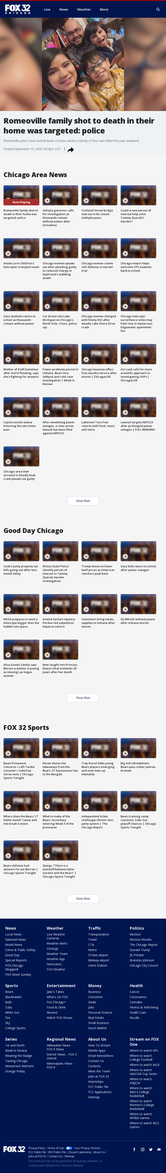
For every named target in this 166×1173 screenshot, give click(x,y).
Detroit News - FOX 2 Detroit (62, 1056)
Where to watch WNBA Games (141, 1116)
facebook (134, 1149)
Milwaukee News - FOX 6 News (59, 1047)
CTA (91, 945)
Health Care (138, 1012)
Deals (92, 1002)
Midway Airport (98, 960)
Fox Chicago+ (56, 1002)
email (159, 1149)
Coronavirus (138, 997)
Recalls (134, 1018)
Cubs (8, 1007)
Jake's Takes (55, 992)
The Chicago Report (144, 945)
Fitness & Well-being (144, 1007)
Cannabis (136, 1002)
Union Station (97, 965)
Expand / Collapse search (158, 9)
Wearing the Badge (18, 1056)
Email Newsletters (100, 1056)
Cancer (134, 992)
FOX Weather (56, 969)
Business (94, 992)
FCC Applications (100, 1092)
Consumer (95, 997)
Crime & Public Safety (20, 950)
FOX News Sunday (18, 974)
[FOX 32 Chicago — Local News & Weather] (19, 9)
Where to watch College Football (141, 1058)
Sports (11, 985)
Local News (13, 934)
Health (136, 985)
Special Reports (16, 960)
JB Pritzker (137, 955)
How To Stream (99, 1045)
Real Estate (96, 1018)
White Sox (12, 1012)
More (104, 9)
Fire (7, 1018)
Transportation (98, 934)
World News (13, 945)
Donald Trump (140, 950)
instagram (142, 1149)
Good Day (12, 955)
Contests (94, 1066)
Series (11, 1039)
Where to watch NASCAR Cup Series (143, 1072)
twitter (150, 1149)
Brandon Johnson (142, 960)
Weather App (56, 959)
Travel (92, 939)
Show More (83, 500)
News (10, 928)
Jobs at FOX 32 (98, 1076)
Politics (137, 928)
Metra (92, 950)
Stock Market (97, 1028)
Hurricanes (54, 964)
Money (94, 985)
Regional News (61, 1039)
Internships (96, 1081)
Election (135, 934)
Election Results (141, 939)
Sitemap (94, 1097)
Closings (52, 948)
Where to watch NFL (144, 1050)
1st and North (15, 1045)
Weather (55, 928)
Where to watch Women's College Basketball (142, 1105)
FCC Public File (98, 1087)
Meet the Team (99, 1071)
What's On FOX (57, 997)
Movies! (52, 1012)
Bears (9, 992)
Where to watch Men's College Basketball (141, 1092)
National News (15, 939)
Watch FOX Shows (59, 1018)
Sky (7, 1023)
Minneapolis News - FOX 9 (60, 1065)
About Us (97, 1039)
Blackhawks (13, 997)
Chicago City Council (144, 965)
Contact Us (96, 1061)
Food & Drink (56, 1007)
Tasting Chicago (16, 1061)
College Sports (15, 1028)
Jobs (91, 1007)
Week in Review (16, 1050)
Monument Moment (19, 1066)
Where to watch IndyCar (141, 1081)
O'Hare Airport (98, 955)
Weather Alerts (57, 943)
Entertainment (61, 985)
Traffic (94, 928)
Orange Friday (15, 1071)
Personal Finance (100, 1012)
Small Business (98, 1023)
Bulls (8, 1002)
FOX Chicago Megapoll (14, 967)
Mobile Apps (96, 1050)
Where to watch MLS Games (144, 1125)
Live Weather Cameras (56, 936)
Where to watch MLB (145, 1065)
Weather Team (57, 954)
